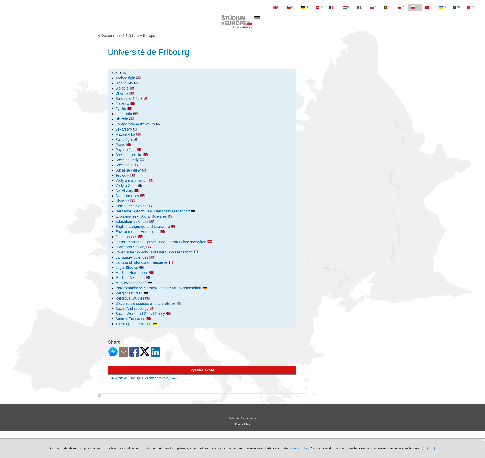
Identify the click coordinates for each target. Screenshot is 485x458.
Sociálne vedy (127, 160)
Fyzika (121, 109)
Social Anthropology (132, 308)
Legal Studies (127, 267)
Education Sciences (132, 221)
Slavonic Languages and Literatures (146, 303)
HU (349, 7)
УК (444, 7)
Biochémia (124, 83)
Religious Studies (130, 298)
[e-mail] (123, 355)
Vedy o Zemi (126, 185)
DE (307, 7)
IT (362, 7)
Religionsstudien (129, 293)
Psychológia (126, 150)
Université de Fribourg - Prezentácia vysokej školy (143, 378)
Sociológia (124, 165)
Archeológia (125, 78)
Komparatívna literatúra (135, 124)
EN (278, 7)
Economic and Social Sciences (141, 216)
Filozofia (122, 104)
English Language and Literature (143, 226)
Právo (120, 144)
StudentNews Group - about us (242, 418)
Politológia (124, 139)
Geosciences (126, 237)
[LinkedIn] (155, 355)
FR (334, 7)
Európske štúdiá (129, 98)
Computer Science (131, 206)
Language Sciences (132, 257)
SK (417, 7)
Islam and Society (130, 247)
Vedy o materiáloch (132, 180)
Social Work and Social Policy (140, 314)
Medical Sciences (130, 278)
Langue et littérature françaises (142, 262)
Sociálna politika (129, 155)
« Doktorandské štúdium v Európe (126, 35)
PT (389, 7)
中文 (473, 7)
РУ (403, 7)
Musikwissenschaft (131, 283)
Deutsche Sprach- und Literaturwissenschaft (153, 211)
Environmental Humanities (137, 232)
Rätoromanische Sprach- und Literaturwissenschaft (159, 288)
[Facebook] (134, 355)
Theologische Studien (134, 324)
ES (321, 7)
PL (375, 7)
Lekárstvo (124, 129)
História (122, 119)
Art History (124, 191)
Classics (122, 201)
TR (430, 7)
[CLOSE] (428, 448)
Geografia (124, 114)
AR (458, 7)
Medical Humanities (132, 273)
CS (292, 7)
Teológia (122, 175)
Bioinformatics (127, 196)
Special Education (130, 319)
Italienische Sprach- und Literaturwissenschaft (154, 252)
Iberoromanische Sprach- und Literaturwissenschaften (161, 242)
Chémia (122, 93)
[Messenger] (113, 355)
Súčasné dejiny (128, 170)
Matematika (125, 134)
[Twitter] (144, 354)
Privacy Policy (299, 448)
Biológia (122, 88)
